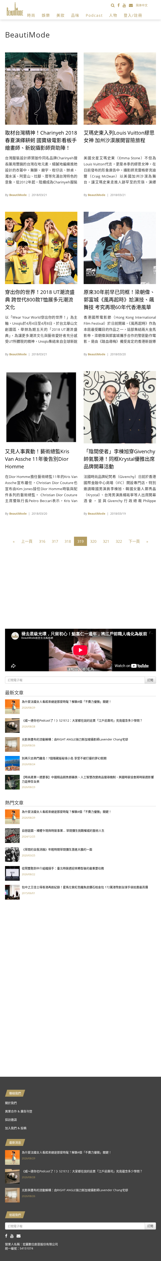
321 (106, 541)
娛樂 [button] (46, 15)
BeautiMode (18, 195)
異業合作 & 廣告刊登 (18, 1111)
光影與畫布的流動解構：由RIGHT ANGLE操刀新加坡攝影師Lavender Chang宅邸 (75, 739)
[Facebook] (120, 5)
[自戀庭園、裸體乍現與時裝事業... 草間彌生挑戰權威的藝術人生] (12, 835)
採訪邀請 (11, 1120)
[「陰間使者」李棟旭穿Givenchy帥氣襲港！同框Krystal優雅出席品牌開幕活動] (120, 407)
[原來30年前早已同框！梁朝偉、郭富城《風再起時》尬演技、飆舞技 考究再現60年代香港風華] (120, 247)
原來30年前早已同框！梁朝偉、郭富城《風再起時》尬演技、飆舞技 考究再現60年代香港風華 (119, 299)
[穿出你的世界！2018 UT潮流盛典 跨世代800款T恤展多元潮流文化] (41, 247)
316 (42, 541)
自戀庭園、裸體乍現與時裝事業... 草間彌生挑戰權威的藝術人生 (63, 830)
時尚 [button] (31, 15)
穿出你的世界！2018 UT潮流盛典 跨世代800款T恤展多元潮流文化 (40, 299)
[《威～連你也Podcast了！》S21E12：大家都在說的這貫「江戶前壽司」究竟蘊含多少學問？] (12, 725)
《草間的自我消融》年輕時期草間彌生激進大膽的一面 (57, 849)
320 (93, 541)
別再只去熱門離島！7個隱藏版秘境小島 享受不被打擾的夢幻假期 (64, 758)
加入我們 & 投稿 (15, 1128)
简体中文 (142, 5)
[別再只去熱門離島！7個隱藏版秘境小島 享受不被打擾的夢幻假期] (12, 763)
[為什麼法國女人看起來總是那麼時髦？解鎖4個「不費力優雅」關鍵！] (12, 706)
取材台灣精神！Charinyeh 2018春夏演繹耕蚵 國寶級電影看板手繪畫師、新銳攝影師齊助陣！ (41, 140)
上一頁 (26, 541)
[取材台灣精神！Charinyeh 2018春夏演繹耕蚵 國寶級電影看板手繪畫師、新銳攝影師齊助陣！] (41, 88)
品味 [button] (75, 15)
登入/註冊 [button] (133, 15)
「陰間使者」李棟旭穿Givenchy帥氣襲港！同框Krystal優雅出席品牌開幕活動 (119, 459)
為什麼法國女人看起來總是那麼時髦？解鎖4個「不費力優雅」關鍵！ (67, 702)
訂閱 (150, 680)
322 (119, 541)
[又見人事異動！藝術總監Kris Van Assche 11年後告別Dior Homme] (41, 407)
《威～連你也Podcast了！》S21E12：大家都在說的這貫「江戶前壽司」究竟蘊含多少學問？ (82, 720)
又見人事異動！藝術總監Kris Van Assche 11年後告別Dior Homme (37, 459)
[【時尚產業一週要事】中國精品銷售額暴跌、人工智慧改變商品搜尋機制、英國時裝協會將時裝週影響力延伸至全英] (12, 782)
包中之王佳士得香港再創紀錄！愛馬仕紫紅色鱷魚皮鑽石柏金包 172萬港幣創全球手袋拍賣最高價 (85, 887)
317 (55, 541)
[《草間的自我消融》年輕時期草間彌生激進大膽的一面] (12, 854)
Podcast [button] (94, 15)
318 (68, 541)
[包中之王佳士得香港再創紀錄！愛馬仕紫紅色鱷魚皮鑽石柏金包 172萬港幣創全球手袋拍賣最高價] (12, 892)
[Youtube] (126, 5)
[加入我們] (132, 5)
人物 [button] (113, 15)
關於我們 (11, 1103)
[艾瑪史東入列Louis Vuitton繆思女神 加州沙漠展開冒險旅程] (120, 88)
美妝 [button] (60, 15)
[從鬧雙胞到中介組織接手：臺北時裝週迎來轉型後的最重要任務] (12, 873)
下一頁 (134, 541)
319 (80, 541)
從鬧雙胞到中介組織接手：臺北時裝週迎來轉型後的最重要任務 (63, 868)
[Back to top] (147, 1247)
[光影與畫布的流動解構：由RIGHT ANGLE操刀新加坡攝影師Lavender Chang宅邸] (12, 744)
